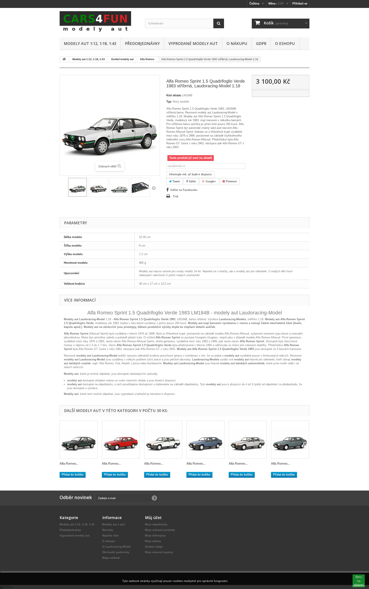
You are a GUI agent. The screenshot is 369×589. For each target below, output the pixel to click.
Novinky (107, 530)
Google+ (210, 181)
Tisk (175, 196)
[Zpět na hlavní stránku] (64, 59)
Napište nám (110, 535)
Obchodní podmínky (115, 552)
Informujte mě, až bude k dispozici (190, 174)
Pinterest (231, 181)
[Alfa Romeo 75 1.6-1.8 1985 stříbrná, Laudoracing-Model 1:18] (248, 440)
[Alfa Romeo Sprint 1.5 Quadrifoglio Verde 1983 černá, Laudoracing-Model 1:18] (79, 440)
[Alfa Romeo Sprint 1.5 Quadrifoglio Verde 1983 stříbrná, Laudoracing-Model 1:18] (77, 187)
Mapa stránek (111, 557)
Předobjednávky (142, 43)
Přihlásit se (299, 3)
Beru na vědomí (359, 580)
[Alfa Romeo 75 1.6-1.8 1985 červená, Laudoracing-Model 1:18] (121, 440)
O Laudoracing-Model (116, 546)
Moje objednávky (156, 524)
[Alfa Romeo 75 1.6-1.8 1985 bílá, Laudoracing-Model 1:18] (163, 440)
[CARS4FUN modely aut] (99, 21)
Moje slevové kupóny (159, 552)
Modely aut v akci (113, 524)
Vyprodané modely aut (193, 43)
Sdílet (192, 181)
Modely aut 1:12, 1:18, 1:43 (90, 43)
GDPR (261, 43)
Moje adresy (153, 541)
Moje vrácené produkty (160, 530)
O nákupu (237, 43)
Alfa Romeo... (69, 463)
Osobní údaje (154, 546)
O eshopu (285, 43)
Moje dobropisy (155, 535)
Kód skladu (173, 95)
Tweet (176, 181)
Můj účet (153, 517)
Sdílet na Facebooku (183, 190)
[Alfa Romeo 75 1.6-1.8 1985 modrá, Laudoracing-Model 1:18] (205, 440)
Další (154, 188)
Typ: (169, 101)
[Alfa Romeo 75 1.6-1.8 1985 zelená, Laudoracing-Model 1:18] (290, 440)
